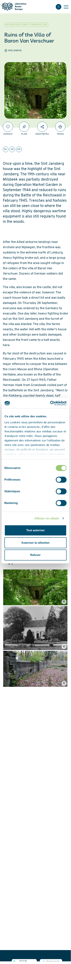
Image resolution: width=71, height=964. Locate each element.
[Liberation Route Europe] (14, 6)
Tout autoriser (35, 530)
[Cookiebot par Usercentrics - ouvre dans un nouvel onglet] (50, 403)
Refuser (35, 554)
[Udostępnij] (42, 127)
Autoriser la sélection (35, 542)
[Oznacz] (8, 127)
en (18, 149)
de (12, 149)
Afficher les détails (46, 518)
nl (5, 149)
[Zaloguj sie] (58, 7)
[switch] (61, 480)
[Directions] (60, 127)
